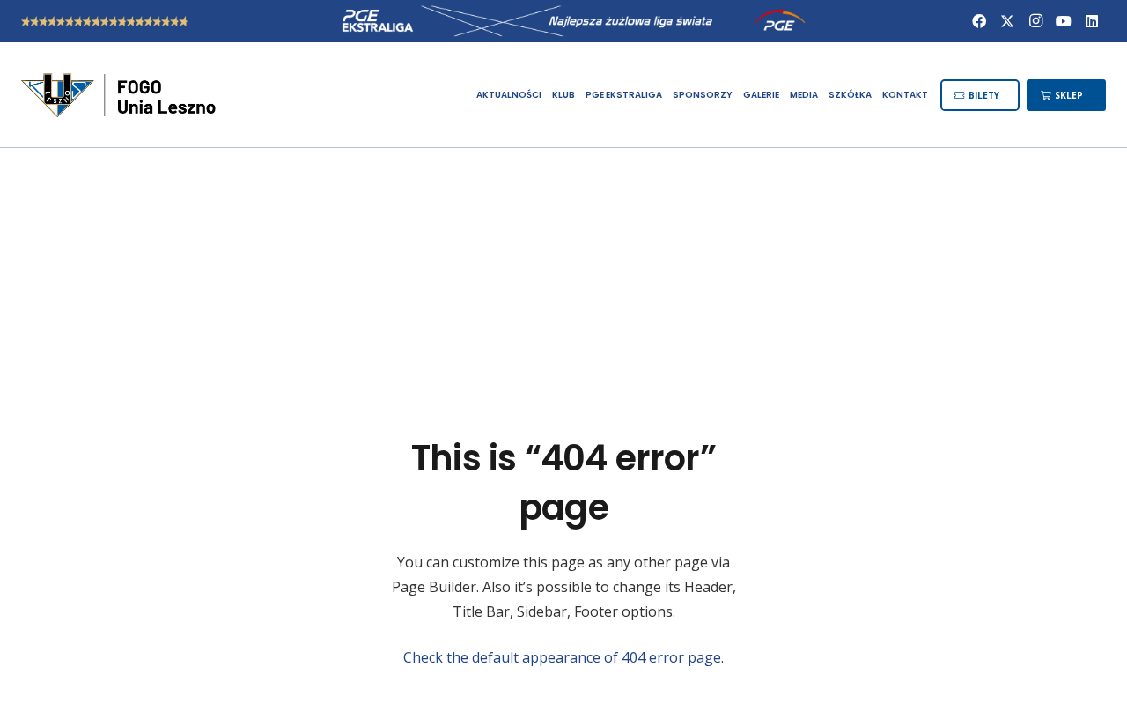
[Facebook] (979, 21)
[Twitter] (1007, 21)
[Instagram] (1035, 21)
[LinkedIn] (1092, 21)
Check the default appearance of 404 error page (562, 657)
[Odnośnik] (120, 95)
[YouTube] (1064, 21)
